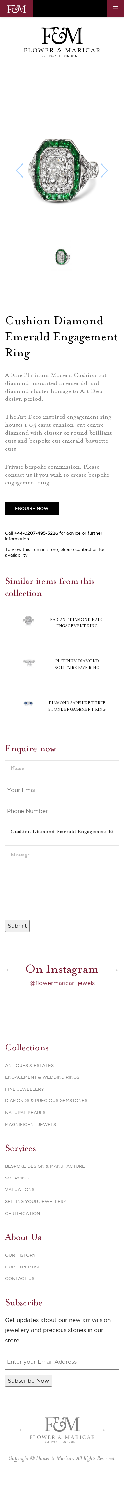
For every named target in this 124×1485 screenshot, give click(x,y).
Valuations (19, 1189)
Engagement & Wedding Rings (42, 1077)
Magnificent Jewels (30, 1124)
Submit (17, 926)
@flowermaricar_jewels (62, 983)
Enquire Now (32, 508)
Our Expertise (23, 1267)
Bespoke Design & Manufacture (45, 1166)
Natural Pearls (25, 1112)
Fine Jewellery (24, 1089)
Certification (22, 1213)
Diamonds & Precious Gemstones (46, 1100)
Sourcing (17, 1178)
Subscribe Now (28, 1381)
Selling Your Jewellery (35, 1201)
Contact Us (19, 1278)
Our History (20, 1255)
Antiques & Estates (29, 1065)
